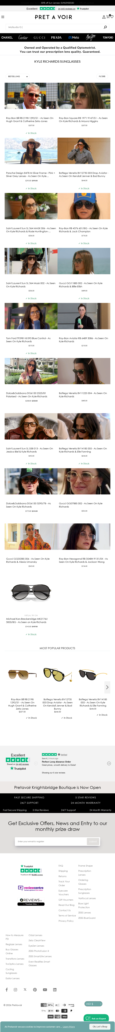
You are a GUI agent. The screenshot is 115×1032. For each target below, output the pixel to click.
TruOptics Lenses (15, 964)
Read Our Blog (66, 905)
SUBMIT (93, 841)
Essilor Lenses (13, 978)
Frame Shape (85, 865)
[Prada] (56, 37)
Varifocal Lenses (87, 898)
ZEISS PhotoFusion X (39, 951)
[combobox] (57, 27)
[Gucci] (39, 37)
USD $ (89, 1003)
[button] (18, 76)
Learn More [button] (69, 1026)
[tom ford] (108, 37)
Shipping (63, 871)
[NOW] (105, 27)
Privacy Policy (66, 921)
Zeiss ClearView (37, 940)
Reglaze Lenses (14, 944)
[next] (107, 687)
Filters (102, 76)
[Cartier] (23, 37)
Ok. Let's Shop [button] (100, 1026)
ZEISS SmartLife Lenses (40, 956)
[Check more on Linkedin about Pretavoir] (54, 990)
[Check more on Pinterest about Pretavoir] (35, 990)
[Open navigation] (3, 17)
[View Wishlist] (112, 16)
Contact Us (65, 910)
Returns (62, 876)
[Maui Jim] (91, 37)
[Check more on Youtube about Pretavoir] (45, 990)
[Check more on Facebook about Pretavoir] (7, 990)
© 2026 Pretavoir (13, 1005)
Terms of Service (67, 915)
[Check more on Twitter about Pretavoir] (25, 990)
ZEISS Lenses (84, 912)
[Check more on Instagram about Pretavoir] (15, 990)
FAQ (61, 865)
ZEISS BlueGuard (86, 918)
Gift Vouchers (66, 899)
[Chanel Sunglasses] (7, 37)
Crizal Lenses (35, 935)
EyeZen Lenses (36, 945)
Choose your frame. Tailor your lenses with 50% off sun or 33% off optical (57, 2)
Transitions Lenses (15, 958)
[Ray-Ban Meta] (74, 37)
